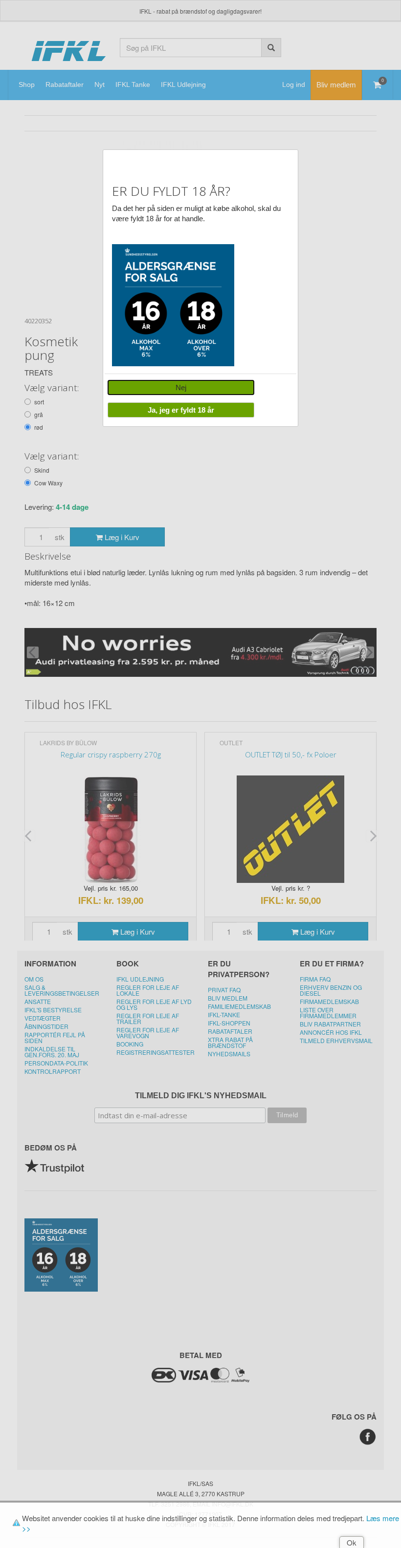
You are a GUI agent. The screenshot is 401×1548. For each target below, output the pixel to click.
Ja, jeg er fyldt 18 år (181, 410)
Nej (181, 387)
